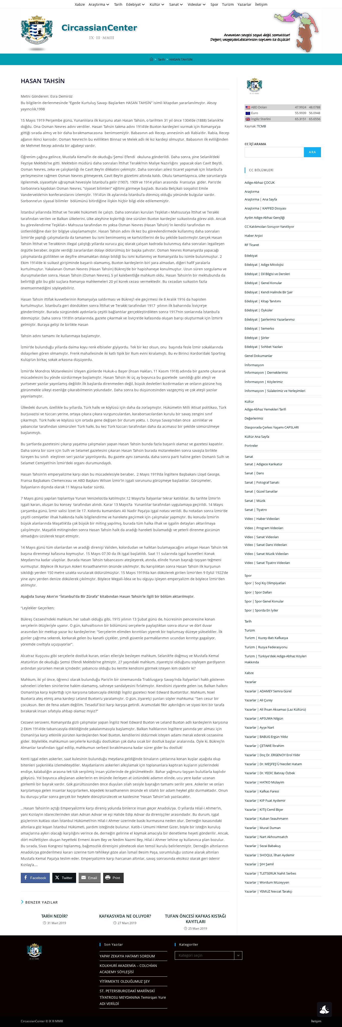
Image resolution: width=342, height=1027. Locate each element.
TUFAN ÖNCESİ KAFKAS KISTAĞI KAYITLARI (195, 918)
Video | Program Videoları (264, 528)
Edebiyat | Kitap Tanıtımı (263, 301)
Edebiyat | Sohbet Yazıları (264, 346)
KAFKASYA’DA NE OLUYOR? (125, 916)
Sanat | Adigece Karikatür (263, 464)
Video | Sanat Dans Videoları (266, 544)
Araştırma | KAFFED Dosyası (265, 208)
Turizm (228, 4)
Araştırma (97, 4)
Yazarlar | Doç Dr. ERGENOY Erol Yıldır (272, 755)
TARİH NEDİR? (54, 916)
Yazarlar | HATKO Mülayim (264, 782)
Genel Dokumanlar (258, 355)
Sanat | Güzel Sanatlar (261, 491)
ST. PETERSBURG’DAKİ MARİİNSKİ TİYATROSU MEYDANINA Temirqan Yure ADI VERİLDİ (133, 997)
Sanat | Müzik (255, 500)
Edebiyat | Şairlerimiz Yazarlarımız (270, 319)
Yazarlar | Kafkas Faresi (262, 791)
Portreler (251, 445)
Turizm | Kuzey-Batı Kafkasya (266, 638)
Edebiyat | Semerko (259, 328)
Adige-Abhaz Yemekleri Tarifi (265, 409)
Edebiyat (133, 4)
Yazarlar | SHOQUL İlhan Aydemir (269, 855)
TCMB (261, 126)
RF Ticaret (252, 245)
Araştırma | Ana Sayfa (261, 199)
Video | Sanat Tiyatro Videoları (267, 562)
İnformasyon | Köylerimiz (264, 381)
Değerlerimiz (254, 418)
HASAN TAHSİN (181, 59)
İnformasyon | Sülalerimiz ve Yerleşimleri (275, 390)
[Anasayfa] (151, 59)
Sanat (174, 4)
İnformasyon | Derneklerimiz (266, 372)
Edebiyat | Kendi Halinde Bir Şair (269, 292)
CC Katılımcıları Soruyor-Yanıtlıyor (269, 226)
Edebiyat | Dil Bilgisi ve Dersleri (267, 274)
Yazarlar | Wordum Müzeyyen (267, 882)
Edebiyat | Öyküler (259, 310)
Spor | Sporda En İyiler (261, 610)
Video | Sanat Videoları (262, 537)
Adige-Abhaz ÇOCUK (260, 182)
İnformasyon (254, 365)
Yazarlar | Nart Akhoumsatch (266, 837)
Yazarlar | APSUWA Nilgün (264, 718)
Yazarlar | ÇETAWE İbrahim (264, 745)
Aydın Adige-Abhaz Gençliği (265, 217)
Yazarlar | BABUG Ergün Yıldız (266, 736)
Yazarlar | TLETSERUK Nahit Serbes (270, 873)
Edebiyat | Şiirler (257, 337)
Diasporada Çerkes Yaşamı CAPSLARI (272, 427)
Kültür (155, 4)
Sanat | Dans (254, 473)
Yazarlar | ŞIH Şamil (259, 864)
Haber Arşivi (254, 235)
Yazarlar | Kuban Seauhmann (266, 818)
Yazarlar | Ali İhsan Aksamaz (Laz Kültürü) (275, 709)
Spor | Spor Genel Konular (264, 601)
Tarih (118, 4)
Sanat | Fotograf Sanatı (262, 482)
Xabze (80, 4)
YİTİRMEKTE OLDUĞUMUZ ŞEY (125, 981)
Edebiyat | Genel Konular (263, 283)
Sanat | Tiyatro (256, 509)
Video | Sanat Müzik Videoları (266, 553)
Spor (214, 4)
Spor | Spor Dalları (258, 592)
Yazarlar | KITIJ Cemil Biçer (264, 809)
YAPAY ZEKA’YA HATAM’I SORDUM (127, 956)
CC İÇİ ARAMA (255, 144)
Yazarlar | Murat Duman (263, 828)
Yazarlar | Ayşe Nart (259, 727)
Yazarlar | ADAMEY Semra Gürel (268, 691)
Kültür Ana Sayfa (257, 436)
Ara (312, 152)
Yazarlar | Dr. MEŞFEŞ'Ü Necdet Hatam (273, 764)
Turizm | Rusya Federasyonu (266, 647)
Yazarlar (244, 4)
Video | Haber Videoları (262, 518)
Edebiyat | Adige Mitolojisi (264, 264)
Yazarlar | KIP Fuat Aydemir (265, 800)
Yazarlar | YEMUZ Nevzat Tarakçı (268, 891)
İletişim (261, 4)
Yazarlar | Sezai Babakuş (263, 846)
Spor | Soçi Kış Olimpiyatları (265, 583)
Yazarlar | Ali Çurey (259, 700)
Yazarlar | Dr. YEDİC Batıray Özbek (270, 773)
